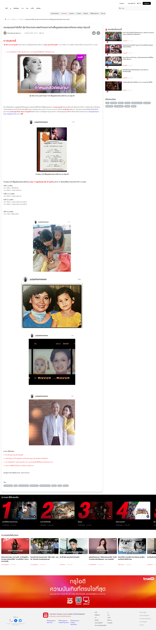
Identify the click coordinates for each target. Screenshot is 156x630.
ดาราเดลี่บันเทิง (5, 565)
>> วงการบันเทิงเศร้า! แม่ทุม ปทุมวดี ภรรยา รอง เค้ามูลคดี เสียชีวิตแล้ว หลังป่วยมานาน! (28, 462)
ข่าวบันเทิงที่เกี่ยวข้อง (9, 535)
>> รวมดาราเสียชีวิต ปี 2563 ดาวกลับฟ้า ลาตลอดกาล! (18, 465)
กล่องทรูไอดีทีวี (98, 623)
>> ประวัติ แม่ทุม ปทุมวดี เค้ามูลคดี (13, 455)
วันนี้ (6, 8)
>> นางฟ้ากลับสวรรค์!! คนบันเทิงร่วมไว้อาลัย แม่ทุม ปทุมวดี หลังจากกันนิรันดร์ (25, 458)
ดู (10, 8)
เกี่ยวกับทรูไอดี (143, 612)
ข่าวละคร (71, 13)
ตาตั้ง (32, 8)
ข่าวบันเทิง (64, 13)
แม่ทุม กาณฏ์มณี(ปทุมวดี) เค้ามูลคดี (41, 182)
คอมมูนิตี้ (109, 623)
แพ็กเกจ (109, 620)
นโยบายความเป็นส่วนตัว (145, 619)
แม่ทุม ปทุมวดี (14, 111)
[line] (11, 620)
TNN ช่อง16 (121, 565)
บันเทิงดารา (14, 19)
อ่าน (22, 8)
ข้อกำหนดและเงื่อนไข (144, 615)
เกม (27, 8)
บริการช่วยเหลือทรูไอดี (100, 625)
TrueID (10, 3)
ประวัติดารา (62, 565)
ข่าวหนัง (79, 13)
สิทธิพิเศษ (16, 8)
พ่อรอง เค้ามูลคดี (26, 111)
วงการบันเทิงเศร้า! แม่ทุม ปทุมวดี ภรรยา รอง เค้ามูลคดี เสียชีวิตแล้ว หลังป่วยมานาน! (30, 52)
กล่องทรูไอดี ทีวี (131, 3)
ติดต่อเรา (142, 625)
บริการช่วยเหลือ (143, 622)
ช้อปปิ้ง (96, 620)
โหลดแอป (122, 3)
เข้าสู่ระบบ (146, 3)
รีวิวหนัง (86, 13)
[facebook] (15, 620)
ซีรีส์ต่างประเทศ (94, 13)
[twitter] (20, 620)
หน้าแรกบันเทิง (55, 13)
